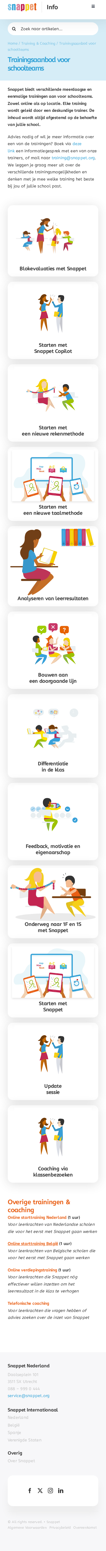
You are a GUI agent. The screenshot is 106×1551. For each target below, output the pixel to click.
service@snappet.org (29, 1396)
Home (12, 43)
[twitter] (40, 1490)
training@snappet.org (73, 158)
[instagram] (50, 1490)
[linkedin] (60, 1490)
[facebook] (29, 1490)
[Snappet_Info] (33, 3)
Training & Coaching (38, 43)
